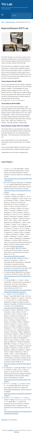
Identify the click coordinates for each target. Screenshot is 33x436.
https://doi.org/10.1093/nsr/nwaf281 (14, 256)
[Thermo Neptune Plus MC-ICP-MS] (9, 48)
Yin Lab (6, 4)
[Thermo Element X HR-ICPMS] (21, 48)
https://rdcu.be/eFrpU (17, 246)
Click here (4, 420)
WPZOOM (16, 432)
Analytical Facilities (10, 22)
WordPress (11, 430)
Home (2, 22)
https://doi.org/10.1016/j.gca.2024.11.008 (15, 270)
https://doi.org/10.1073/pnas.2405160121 (16, 308)
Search (29, 15)
